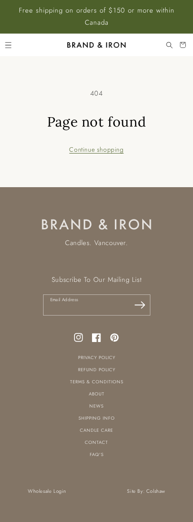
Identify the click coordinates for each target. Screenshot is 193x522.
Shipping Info (97, 418)
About (97, 393)
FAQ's (97, 454)
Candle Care (96, 430)
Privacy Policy (96, 357)
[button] (8, 45)
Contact (96, 442)
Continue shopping (96, 149)
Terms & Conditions (96, 381)
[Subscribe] (140, 305)
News (96, 406)
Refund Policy (96, 369)
